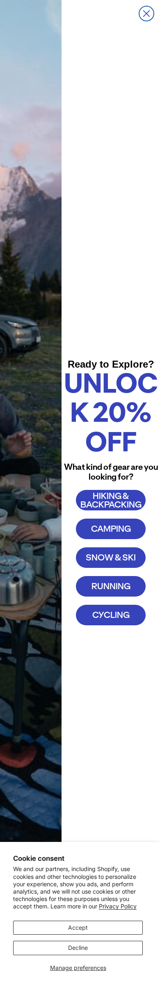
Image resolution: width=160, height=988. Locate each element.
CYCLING (111, 615)
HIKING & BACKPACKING (111, 500)
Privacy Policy (118, 906)
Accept (78, 927)
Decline (78, 947)
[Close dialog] (146, 13)
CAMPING (111, 529)
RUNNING (110, 586)
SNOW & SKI (111, 557)
